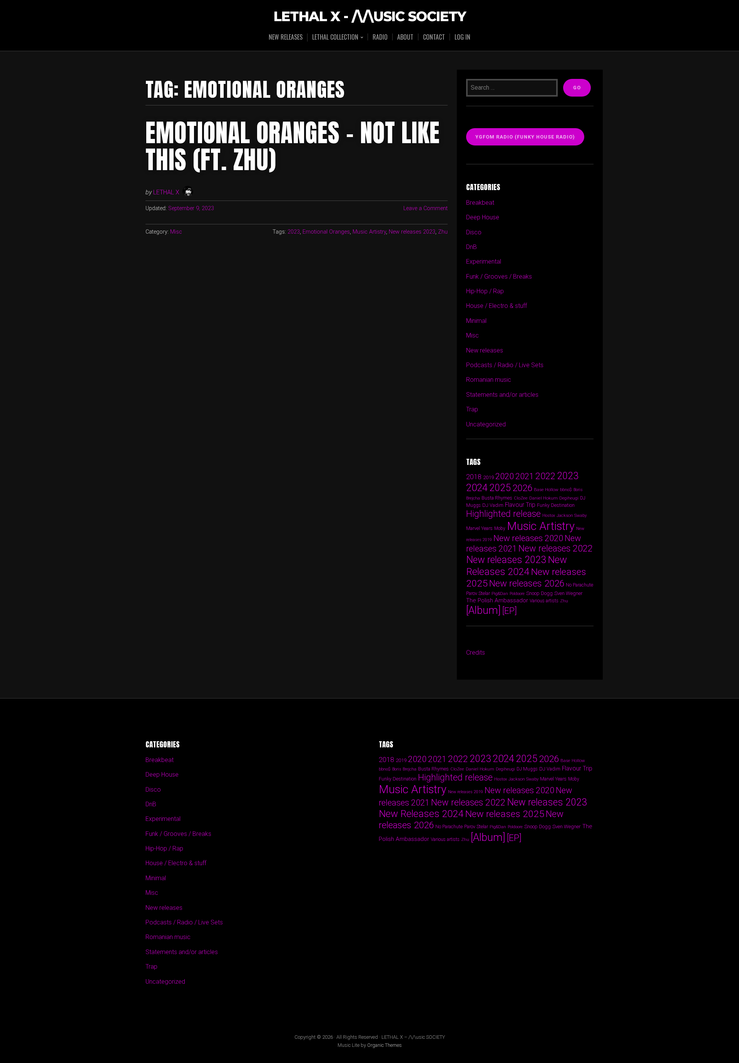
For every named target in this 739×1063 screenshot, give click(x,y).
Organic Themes (384, 1045)
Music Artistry (369, 232)
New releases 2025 (504, 813)
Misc (176, 232)
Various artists (544, 600)
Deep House (482, 217)
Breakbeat (480, 202)
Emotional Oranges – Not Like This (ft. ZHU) (292, 146)
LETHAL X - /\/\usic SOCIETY (370, 16)
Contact (434, 36)
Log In (462, 36)
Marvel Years (479, 528)
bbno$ (566, 489)
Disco (474, 232)
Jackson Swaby (572, 515)
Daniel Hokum (543, 498)
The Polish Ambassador (497, 600)
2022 (545, 476)
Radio (380, 36)
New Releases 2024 (516, 565)
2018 (474, 477)
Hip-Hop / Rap (485, 291)
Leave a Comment (425, 208)
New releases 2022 (555, 548)
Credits (475, 652)
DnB (471, 247)
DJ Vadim (492, 505)
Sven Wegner (568, 593)
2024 (477, 487)
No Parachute (579, 585)
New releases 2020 (528, 538)
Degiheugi (568, 498)
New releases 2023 (412, 232)
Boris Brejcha (404, 769)
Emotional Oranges (326, 232)
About (405, 36)
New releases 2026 (526, 583)
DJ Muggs (527, 769)
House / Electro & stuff (496, 305)
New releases (286, 36)
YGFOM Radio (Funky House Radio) (525, 137)
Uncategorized (486, 424)
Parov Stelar (478, 593)
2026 (522, 488)
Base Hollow (546, 489)
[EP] (509, 610)
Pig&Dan (500, 593)
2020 (504, 476)
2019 (488, 477)
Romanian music (488, 379)
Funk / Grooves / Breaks (499, 276)
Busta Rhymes (497, 498)
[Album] (483, 610)
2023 (294, 232)
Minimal (476, 320)
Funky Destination (556, 505)
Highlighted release (503, 513)
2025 (500, 487)
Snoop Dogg (539, 593)
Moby (499, 528)
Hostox (548, 515)
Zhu (443, 232)
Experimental (483, 261)
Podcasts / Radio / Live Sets (504, 365)
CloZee (521, 498)
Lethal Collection (335, 37)
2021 (524, 476)
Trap (472, 409)
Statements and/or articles (502, 394)
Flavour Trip (520, 504)
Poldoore (517, 593)
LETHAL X (166, 192)
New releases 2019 (465, 791)
